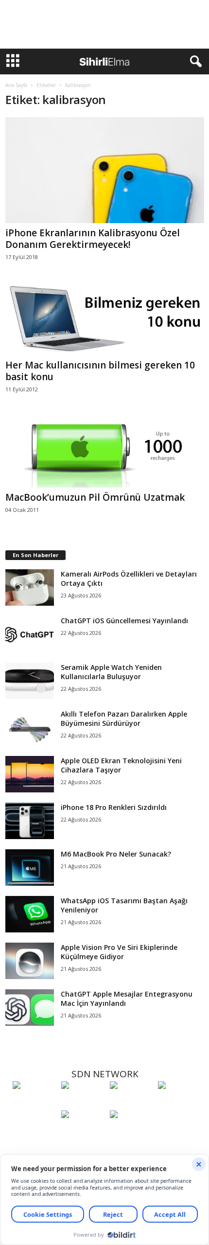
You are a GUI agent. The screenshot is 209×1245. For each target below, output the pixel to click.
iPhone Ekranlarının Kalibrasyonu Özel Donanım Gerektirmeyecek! (92, 239)
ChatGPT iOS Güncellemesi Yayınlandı (124, 620)
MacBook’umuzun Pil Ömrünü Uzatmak (95, 497)
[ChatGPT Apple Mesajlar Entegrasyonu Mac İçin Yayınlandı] (29, 1007)
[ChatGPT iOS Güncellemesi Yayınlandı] (29, 634)
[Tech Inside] (180, 1103)
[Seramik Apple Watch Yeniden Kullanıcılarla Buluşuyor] (29, 681)
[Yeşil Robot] (132, 1103)
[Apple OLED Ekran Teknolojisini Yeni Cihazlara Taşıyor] (29, 774)
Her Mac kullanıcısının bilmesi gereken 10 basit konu (100, 371)
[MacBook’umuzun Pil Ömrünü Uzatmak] (104, 452)
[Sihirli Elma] (83, 1103)
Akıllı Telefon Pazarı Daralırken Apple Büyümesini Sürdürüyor (124, 718)
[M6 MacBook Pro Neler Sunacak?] (29, 867)
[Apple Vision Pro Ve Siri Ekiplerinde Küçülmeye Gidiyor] (29, 961)
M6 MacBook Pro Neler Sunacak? (116, 854)
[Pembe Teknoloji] (83, 1132)
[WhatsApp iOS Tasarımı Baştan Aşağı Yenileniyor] (29, 914)
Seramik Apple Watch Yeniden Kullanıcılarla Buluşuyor (111, 672)
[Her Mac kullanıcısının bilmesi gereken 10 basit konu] (104, 319)
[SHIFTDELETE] (34, 1103)
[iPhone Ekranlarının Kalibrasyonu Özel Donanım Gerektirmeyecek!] (104, 170)
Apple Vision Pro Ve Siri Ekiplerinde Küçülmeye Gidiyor (119, 952)
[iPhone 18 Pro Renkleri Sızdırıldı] (29, 821)
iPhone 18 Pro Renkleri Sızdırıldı (114, 807)
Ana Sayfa (16, 85)
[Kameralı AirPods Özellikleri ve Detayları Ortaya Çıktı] (29, 587)
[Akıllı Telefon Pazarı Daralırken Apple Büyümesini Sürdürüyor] (29, 727)
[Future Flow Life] (132, 1132)
